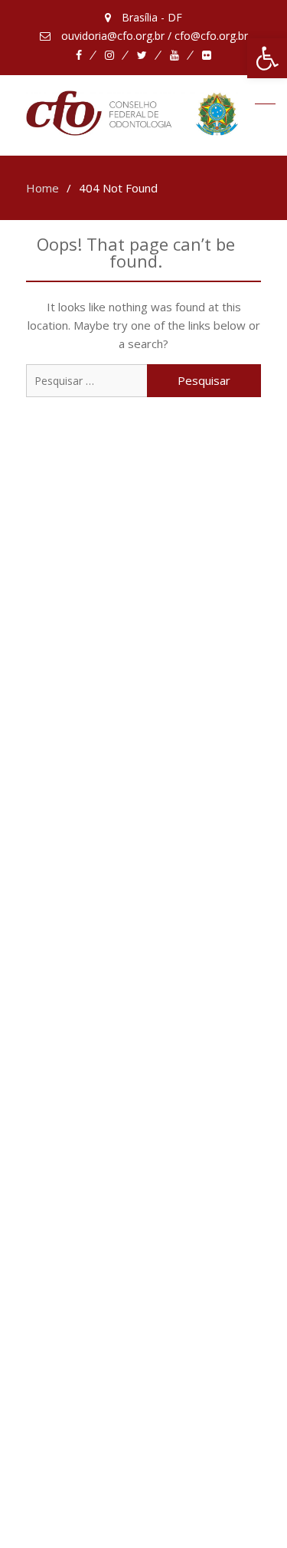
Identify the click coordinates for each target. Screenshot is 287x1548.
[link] (267, 58)
